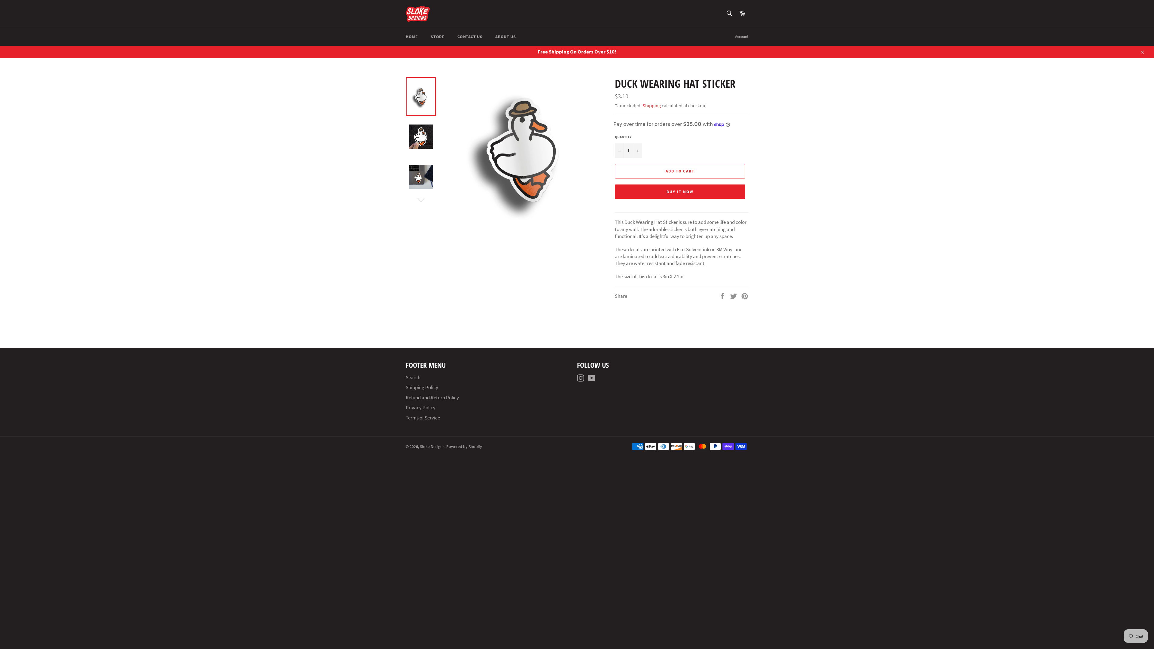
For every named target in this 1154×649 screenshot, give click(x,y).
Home (412, 36)
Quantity (623, 137)
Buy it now (680, 191)
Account (741, 36)
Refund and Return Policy (432, 397)
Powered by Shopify (464, 446)
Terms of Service (423, 417)
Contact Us (469, 36)
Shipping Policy (422, 387)
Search (413, 377)
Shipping (652, 105)
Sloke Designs (432, 446)
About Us (505, 36)
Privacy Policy (420, 407)
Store (437, 36)
